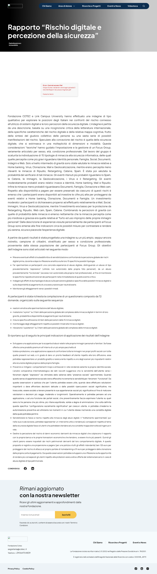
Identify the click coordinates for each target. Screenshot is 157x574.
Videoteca (133, 6)
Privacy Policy (14, 569)
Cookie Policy (28, 569)
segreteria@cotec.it (17, 549)
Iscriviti (66, 514)
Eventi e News (114, 6)
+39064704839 (23, 552)
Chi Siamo (47, 6)
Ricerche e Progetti (91, 6)
